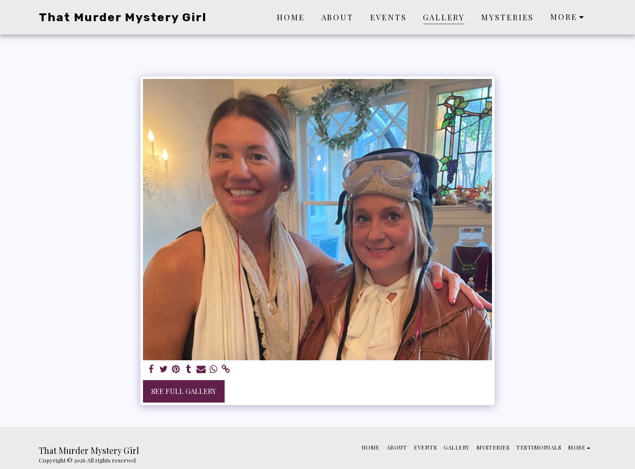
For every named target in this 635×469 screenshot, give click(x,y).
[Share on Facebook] (151, 369)
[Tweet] (163, 369)
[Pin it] (176, 369)
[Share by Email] (201, 369)
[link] (226, 369)
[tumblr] (188, 369)
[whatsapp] (213, 369)
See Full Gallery (183, 391)
